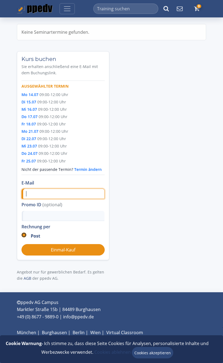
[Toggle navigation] (67, 8)
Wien (95, 333)
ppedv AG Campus (39, 302)
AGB (27, 278)
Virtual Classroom (124, 333)
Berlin (79, 333)
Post (35, 236)
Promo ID (41, 205)
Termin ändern (88, 169)
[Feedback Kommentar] (179, 9)
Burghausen (54, 333)
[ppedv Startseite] (35, 8)
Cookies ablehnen (112, 352)
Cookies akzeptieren (152, 352)
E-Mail (27, 183)
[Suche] (166, 9)
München (26, 333)
